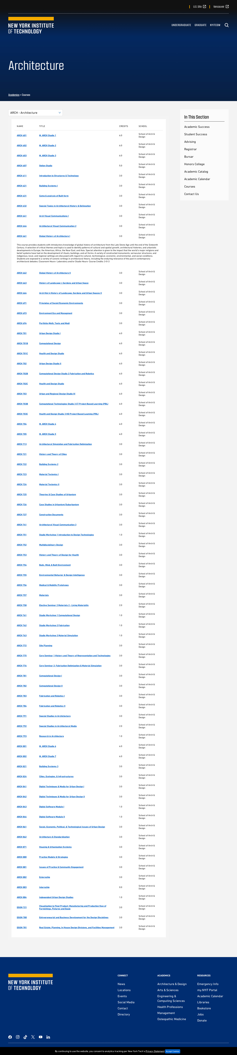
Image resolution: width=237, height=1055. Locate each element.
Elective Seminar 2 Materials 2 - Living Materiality (64, 605)
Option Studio (45, 165)
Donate (202, 1020)
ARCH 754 (22, 565)
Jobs (200, 1014)
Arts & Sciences (168, 990)
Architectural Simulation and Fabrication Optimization (65, 444)
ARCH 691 (22, 303)
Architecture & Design (172, 984)
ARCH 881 (22, 867)
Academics (13, 94)
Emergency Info (207, 984)
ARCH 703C (22, 414)
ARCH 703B (22, 403)
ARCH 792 (22, 726)
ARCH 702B (22, 373)
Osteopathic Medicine (171, 1019)
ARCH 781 (22, 675)
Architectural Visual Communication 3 (57, 524)
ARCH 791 (22, 716)
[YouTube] (40, 1037)
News (121, 984)
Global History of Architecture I (54, 236)
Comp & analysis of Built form (54, 195)
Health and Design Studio (51, 353)
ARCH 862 (22, 837)
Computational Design (50, 343)
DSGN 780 (22, 917)
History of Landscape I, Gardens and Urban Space (63, 283)
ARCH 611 (22, 175)
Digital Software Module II (52, 816)
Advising (190, 141)
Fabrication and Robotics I (52, 696)
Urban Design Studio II (50, 363)
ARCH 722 (22, 464)
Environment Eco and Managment (55, 313)
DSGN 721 (22, 907)
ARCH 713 (22, 444)
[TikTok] (25, 1037)
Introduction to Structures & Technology (59, 175)
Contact (123, 1008)
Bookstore (204, 1008)
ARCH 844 (22, 816)
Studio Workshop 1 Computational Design (59, 615)
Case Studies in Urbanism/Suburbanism (59, 504)
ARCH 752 (22, 544)
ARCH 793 (22, 736)
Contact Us (191, 194)
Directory (124, 1014)
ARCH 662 (22, 273)
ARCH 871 (22, 847)
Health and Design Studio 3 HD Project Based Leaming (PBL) (69, 414)
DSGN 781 (22, 927)
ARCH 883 (22, 887)
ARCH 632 (22, 206)
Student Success (195, 134)
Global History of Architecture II (55, 273)
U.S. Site (197, 6)
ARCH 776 (22, 665)
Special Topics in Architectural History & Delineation (65, 206)
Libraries (203, 1002)
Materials (44, 595)
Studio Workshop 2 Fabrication (54, 625)
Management (166, 1013)
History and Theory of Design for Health (59, 555)
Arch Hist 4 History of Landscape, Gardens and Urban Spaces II (70, 293)
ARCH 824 (22, 776)
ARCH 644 (22, 226)
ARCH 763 (22, 635)
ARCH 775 (22, 655)
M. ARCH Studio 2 (47, 145)
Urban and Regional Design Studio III (57, 393)
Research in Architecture (51, 736)
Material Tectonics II (49, 484)
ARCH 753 (22, 555)
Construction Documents (51, 514)
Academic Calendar (197, 179)
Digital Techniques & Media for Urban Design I (61, 786)
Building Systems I (48, 185)
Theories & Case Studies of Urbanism (57, 494)
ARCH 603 (22, 155)
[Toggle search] (227, 25)
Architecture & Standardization (54, 837)
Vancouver (218, 6)
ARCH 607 (22, 165)
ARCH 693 (22, 313)
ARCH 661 (22, 236)
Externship (44, 877)
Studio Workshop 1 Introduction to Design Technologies (66, 534)
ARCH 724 (22, 484)
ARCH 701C (22, 353)
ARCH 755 (22, 575)
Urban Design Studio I (50, 333)
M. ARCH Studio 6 (47, 746)
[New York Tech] (31, 25)
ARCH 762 (22, 625)
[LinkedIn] (48, 1037)
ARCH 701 (22, 333)
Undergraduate (181, 25)
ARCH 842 (22, 796)
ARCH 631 (22, 195)
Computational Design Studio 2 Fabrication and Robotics (66, 373)
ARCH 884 (22, 897)
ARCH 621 (22, 185)
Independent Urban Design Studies (56, 897)
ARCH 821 (22, 766)
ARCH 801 (22, 746)
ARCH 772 (22, 645)
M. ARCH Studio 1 (47, 135)
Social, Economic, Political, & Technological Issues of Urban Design (72, 826)
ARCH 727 (22, 514)
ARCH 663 (22, 283)
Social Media (126, 1002)
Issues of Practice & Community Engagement (61, 867)
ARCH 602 (22, 145)
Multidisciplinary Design (51, 544)
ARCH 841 (22, 786)
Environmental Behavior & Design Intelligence (62, 575)
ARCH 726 (22, 504)
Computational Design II (51, 685)
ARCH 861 (22, 826)
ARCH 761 (22, 615)
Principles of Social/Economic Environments (61, 303)
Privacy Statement (155, 1051)
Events (122, 996)
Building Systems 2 (48, 464)
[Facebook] (10, 1037)
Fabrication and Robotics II (52, 706)
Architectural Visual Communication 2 (57, 226)
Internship (44, 887)
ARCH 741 (22, 524)
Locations (124, 990)
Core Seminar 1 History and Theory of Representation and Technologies (75, 655)
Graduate (201, 25)
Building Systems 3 (48, 766)
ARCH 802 (22, 756)
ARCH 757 (22, 595)
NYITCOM (215, 25)
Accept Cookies (172, 1051)
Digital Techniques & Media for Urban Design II (62, 796)
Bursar (188, 156)
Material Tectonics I (49, 474)
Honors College (194, 164)
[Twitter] (33, 1037)
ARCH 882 (22, 877)
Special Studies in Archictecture (55, 716)
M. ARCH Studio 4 (47, 424)
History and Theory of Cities (53, 454)
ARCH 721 (22, 454)
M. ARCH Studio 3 (47, 155)
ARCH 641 (22, 216)
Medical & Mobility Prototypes (54, 585)
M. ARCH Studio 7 (47, 756)
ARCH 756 (22, 585)
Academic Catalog (196, 171)
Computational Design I (50, 675)
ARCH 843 (22, 806)
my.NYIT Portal (207, 990)
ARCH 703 (22, 393)
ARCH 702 (22, 363)
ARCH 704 (22, 424)
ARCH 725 (22, 494)
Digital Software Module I (51, 806)
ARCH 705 (22, 434)
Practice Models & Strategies (53, 857)
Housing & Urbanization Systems (55, 847)
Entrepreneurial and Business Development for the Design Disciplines (73, 917)
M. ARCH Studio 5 (47, 434)
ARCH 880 (22, 857)
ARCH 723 (22, 474)
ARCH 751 (22, 534)
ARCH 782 (22, 685)
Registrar (190, 149)
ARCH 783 (22, 696)
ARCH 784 (22, 706)
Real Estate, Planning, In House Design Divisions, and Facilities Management (76, 927)
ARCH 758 (22, 605)
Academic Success (197, 126)
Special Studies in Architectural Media (58, 726)
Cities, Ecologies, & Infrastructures (56, 776)
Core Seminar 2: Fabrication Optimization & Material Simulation (70, 665)
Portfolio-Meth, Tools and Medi (54, 323)
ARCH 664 (22, 293)
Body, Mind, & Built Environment (55, 565)
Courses (189, 186)
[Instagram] (17, 1037)
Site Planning (45, 645)
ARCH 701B (22, 343)
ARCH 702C (22, 383)
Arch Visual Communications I (54, 216)
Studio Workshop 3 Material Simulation (58, 635)
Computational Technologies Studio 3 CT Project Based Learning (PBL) (73, 403)
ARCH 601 (22, 135)
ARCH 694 (22, 323)
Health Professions (170, 1007)
